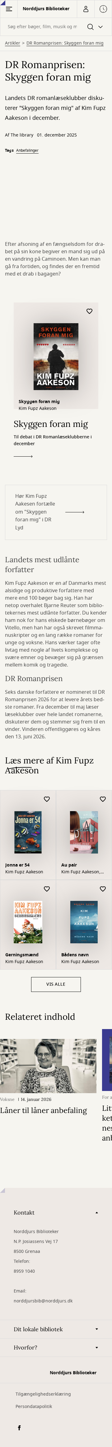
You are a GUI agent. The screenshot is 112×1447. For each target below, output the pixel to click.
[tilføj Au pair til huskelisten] (103, 799)
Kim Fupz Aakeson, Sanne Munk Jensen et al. (82, 872)
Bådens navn (75, 955)
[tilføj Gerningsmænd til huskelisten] (47, 889)
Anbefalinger (27, 150)
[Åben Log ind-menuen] (85, 9)
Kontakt (24, 1212)
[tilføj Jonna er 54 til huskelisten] (47, 799)
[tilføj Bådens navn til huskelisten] (103, 889)
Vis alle (55, 984)
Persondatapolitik (34, 1406)
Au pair (69, 865)
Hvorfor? (25, 1347)
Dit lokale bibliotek (38, 1329)
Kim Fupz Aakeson (38, 408)
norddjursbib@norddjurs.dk (43, 1301)
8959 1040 (24, 1271)
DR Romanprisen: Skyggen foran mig (65, 43)
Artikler (12, 43)
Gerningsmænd (22, 955)
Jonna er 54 (17, 865)
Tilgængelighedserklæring (43, 1394)
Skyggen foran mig (39, 401)
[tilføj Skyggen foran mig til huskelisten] (89, 311)
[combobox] (56, 27)
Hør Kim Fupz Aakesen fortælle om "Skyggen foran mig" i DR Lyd (35, 512)
